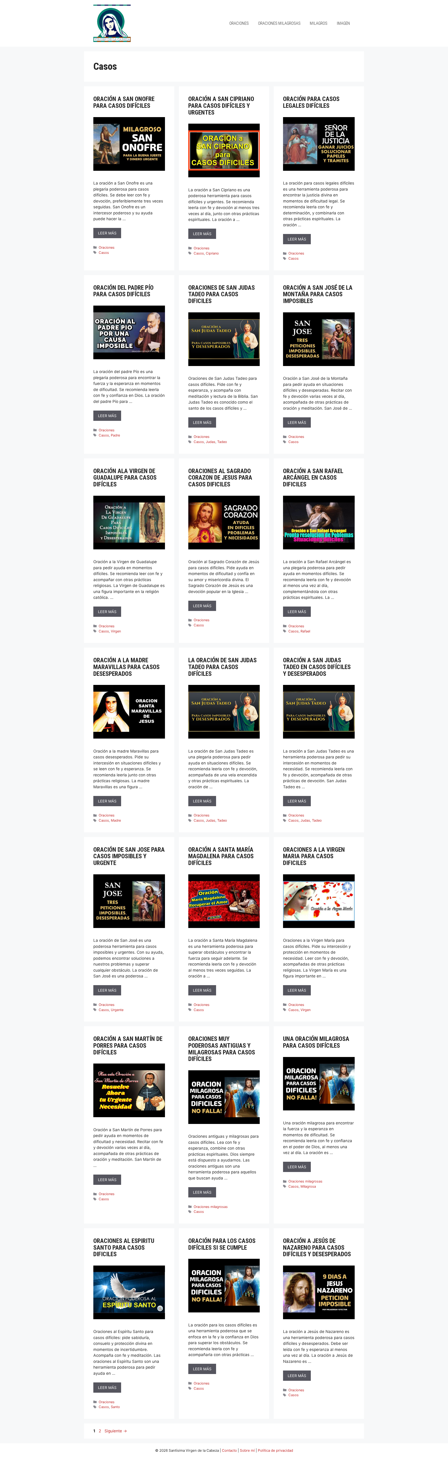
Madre (116, 820)
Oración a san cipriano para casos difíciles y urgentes (221, 105)
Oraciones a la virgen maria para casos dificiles (314, 856)
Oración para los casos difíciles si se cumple (222, 1244)
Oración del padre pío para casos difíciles (123, 291)
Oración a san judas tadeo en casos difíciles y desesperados (317, 667)
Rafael (305, 631)
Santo (115, 1407)
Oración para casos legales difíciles (311, 102)
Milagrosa (308, 1186)
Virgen (116, 631)
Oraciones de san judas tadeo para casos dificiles (221, 294)
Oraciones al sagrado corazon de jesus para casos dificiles (220, 477)
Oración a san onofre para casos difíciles (123, 102)
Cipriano (212, 253)
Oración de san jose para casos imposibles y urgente (129, 856)
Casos (104, 253)
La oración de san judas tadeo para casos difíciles (222, 667)
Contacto (229, 1450)
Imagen (343, 23)
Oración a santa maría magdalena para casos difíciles (221, 856)
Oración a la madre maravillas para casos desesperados (126, 667)
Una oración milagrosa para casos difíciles (316, 1042)
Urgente (117, 1010)
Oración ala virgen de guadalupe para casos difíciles (125, 477)
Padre (115, 435)
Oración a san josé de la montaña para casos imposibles (318, 294)
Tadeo (222, 442)
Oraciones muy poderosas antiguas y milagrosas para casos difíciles (221, 1048)
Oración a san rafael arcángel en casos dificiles (313, 477)
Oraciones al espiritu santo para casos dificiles (123, 1247)
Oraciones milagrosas (279, 23)
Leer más (107, 233)
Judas (210, 442)
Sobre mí (247, 1450)
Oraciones (239, 23)
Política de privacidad (275, 1450)
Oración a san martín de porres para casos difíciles (127, 1045)
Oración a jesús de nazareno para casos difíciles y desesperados (317, 1247)
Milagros (318, 23)
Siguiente (116, 1431)
